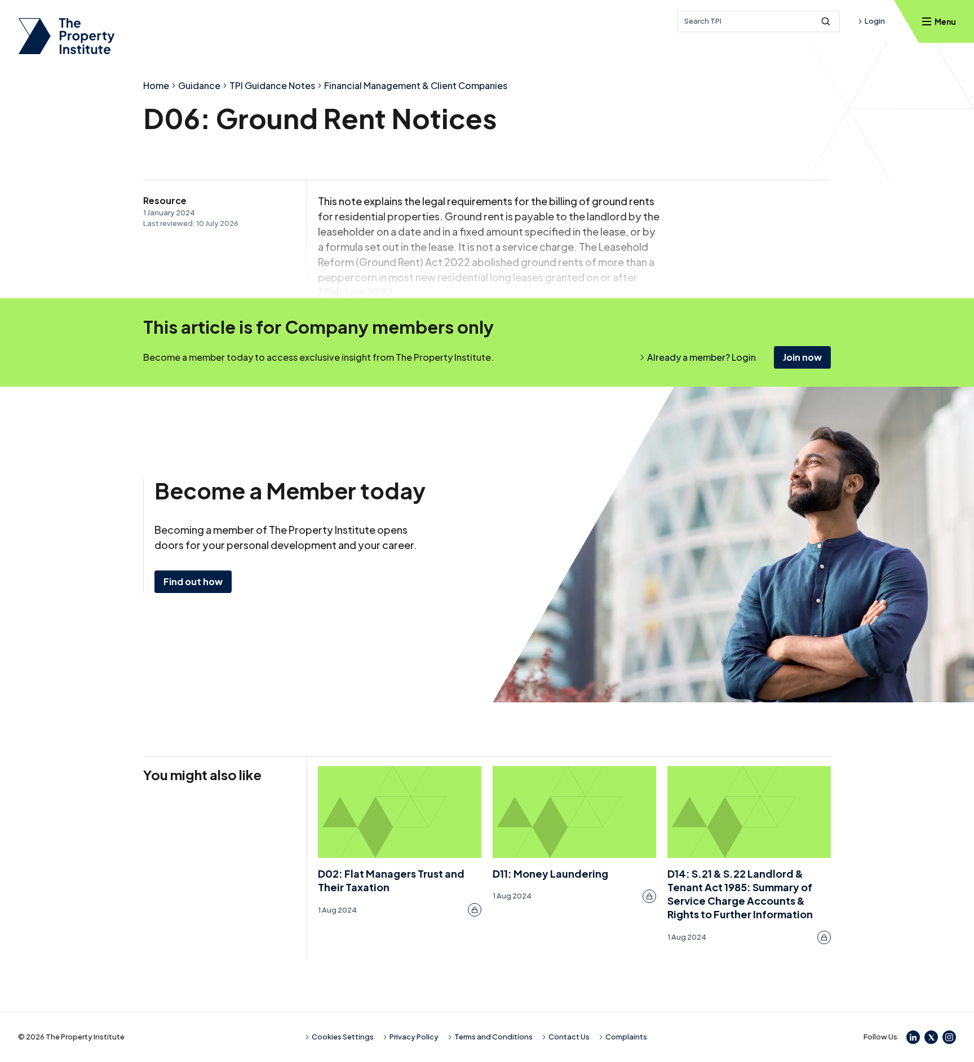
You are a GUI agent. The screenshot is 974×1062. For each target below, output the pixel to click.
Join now (802, 357)
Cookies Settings (343, 1036)
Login (875, 20)
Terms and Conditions (493, 1036)
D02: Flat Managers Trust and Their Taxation (391, 880)
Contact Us (569, 1036)
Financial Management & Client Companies (415, 85)
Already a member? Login (701, 357)
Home (156, 85)
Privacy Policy (414, 1036)
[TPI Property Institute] (66, 36)
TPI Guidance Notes (272, 85)
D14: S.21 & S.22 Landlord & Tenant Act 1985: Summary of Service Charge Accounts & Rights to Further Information (740, 894)
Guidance (199, 85)
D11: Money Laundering (550, 873)
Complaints (626, 1036)
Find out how (193, 581)
